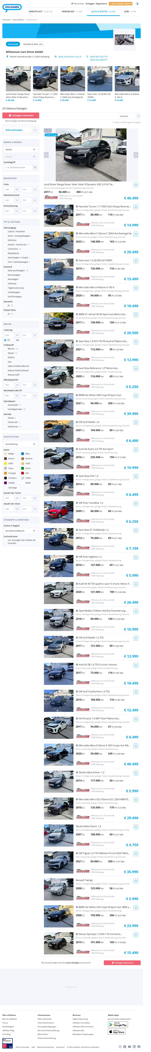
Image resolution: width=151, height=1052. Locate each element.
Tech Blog (6, 1034)
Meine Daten (43, 1034)
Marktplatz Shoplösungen (83, 1034)
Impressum (60, 1047)
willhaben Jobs (78, 1030)
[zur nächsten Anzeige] (137, 82)
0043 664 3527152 (99, 56)
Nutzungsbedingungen (47, 1026)
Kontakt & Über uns (33, 44)
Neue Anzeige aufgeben (121, 4)
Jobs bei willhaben (9, 1019)
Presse (5, 1023)
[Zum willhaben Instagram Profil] (120, 1046)
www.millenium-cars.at (69, 56)
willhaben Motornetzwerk (83, 1026)
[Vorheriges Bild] (46, 155)
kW (17, 340)
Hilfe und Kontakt (45, 1019)
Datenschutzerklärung (47, 1038)
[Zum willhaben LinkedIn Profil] (134, 1046)
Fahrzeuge (13, 44)
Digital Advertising (80, 1019)
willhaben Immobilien (81, 1023)
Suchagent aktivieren (123, 962)
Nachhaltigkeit (8, 1026)
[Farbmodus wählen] (137, 3)
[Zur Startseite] (12, 8)
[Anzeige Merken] (136, 185)
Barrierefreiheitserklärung (48, 1030)
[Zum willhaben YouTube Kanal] (129, 1046)
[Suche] (35, 167)
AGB (33, 1047)
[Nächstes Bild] (136, 155)
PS (9, 340)
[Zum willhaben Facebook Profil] (139, 1046)
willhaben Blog (8, 1030)
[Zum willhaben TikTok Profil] (125, 1046)
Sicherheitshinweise (46, 1023)
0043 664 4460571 (99, 59)
